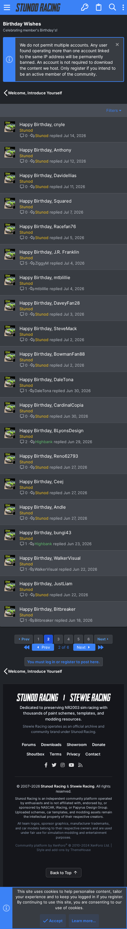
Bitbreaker (44, 620)
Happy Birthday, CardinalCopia (51, 405)
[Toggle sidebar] (123, 7)
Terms (55, 754)
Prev (26, 639)
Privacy (73, 754)
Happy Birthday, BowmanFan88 (52, 354)
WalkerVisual (46, 569)
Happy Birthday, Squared (45, 201)
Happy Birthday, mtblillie (44, 277)
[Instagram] (63, 765)
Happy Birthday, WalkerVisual (50, 558)
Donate (98, 744)
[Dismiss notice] (116, 45)
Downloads (51, 744)
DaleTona (43, 391)
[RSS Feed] (80, 765)
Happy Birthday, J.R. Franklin (49, 252)
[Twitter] (54, 765)
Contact (92, 754)
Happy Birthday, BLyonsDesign (51, 430)
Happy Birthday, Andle (42, 507)
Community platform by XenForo (62, 845)
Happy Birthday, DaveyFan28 (49, 303)
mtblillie (41, 289)
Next (101, 639)
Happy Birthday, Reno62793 (48, 456)
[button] (7, 7)
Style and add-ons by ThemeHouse (64, 850)
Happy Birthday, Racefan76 (47, 226)
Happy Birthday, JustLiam (45, 583)
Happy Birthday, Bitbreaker (47, 609)
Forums (29, 744)
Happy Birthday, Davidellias (47, 175)
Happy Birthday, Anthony (45, 150)
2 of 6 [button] (63, 647)
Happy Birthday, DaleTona (46, 379)
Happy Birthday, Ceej (41, 481)
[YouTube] (71, 765)
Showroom (77, 744)
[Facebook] (46, 765)
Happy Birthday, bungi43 (45, 532)
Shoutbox (35, 754)
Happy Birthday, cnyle (42, 124)
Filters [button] (112, 110)
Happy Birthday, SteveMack (48, 328)
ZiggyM (42, 263)
